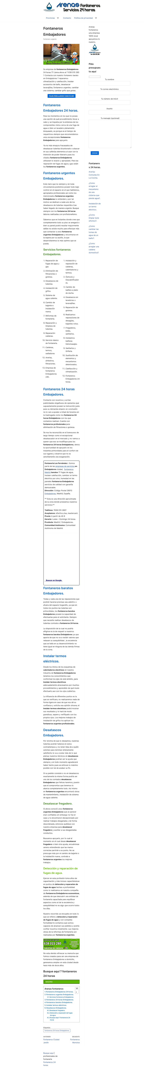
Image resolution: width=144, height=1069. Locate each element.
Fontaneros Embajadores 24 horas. (59, 992)
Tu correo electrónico (109, 89)
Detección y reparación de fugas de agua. (61, 1014)
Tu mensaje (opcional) (110, 118)
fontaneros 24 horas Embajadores (57, 1030)
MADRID (49, 982)
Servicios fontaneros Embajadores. (62, 997)
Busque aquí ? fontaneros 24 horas (60, 1019)
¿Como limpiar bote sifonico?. (94, 218)
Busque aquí (48, 1053)
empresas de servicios (64, 466)
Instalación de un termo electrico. (95, 206)
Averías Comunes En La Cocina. (94, 175)
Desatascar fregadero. (57, 1010)
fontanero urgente (49, 39)
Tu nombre (109, 79)
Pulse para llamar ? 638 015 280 (61, 96)
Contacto (67, 18)
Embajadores (50, 493)
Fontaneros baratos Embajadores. (59, 1002)
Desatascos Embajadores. (56, 1008)
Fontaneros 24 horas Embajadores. (60, 1000)
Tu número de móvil (109, 99)
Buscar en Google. (53, 580)
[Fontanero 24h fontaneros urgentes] (72, 7)
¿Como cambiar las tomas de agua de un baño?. (94, 232)
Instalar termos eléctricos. (56, 1005)
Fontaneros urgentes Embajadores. (60, 994)
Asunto (109, 108)
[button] (57, 18)
